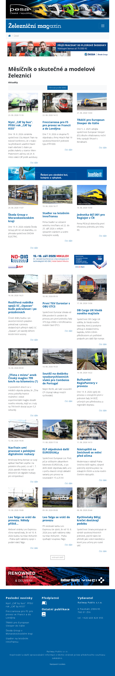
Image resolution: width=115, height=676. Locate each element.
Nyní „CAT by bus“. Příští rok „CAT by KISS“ (20, 125)
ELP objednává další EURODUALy (56, 450)
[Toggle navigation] (103, 26)
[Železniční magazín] (36, 25)
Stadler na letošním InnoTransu (56, 214)
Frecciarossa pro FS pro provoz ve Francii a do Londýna (57, 125)
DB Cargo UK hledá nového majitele (89, 311)
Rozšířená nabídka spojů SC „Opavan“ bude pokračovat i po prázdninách (22, 307)
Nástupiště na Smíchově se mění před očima (89, 452)
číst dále (34, 162)
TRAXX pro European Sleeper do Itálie (91, 121)
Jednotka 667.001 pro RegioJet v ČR (91, 216)
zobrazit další (57, 557)
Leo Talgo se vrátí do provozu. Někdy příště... (22, 520)
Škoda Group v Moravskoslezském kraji (21, 218)
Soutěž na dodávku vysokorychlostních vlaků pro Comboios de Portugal (56, 378)
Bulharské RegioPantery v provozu (87, 383)
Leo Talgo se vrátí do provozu (56, 518)
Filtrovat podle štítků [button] (57, 87)
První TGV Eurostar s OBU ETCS (56, 304)
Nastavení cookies (57, 664)
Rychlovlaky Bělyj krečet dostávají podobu (89, 520)
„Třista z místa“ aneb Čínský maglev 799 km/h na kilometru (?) (23, 378)
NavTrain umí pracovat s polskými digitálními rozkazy (21, 451)
